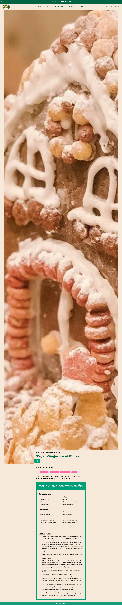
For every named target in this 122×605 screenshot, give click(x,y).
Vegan (74, 472)
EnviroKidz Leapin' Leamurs (49, 525)
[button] (112, 6)
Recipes (42, 452)
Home (37, 452)
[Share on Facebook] (40, 467)
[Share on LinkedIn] (43, 467)
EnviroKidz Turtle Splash (48, 520)
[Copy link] (52, 467)
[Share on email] (49, 467)
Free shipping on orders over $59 (60, 1)
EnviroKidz (44, 472)
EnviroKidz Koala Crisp (71, 520)
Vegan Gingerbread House (53, 452)
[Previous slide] (1, 1)
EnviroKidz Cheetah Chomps (49, 522)
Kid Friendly (54, 472)
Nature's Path (65, 472)
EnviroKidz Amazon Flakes (72, 522)
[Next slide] (119, 1)
